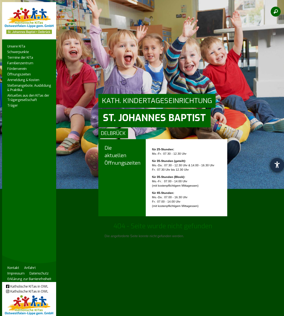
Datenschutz (39, 273)
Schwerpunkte (18, 52)
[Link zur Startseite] (29, 18)
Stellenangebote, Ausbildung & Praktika (29, 87)
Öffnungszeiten (19, 74)
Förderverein (17, 69)
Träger (12, 105)
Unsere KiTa (16, 46)
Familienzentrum (20, 63)
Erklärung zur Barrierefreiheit (29, 279)
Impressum (16, 273)
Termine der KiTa (20, 57)
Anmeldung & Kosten (23, 80)
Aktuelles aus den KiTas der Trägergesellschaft (28, 97)
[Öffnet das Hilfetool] (277, 165)
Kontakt (13, 268)
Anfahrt (30, 268)
